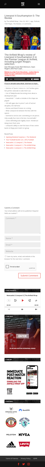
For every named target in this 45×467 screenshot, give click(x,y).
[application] (22, 79)
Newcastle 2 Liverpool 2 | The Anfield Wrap (21, 145)
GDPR (35, 458)
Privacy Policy (26, 458)
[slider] (36, 79)
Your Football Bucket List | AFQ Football (20, 140)
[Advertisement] (22, 174)
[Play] (7, 79)
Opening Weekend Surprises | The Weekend (21, 137)
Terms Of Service (12, 458)
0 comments (27, 24)
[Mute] (32, 79)
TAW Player (8, 24)
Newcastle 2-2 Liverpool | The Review (19, 142)
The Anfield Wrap (12, 21)
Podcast (36, 21)
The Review (17, 24)
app (32, 21)
